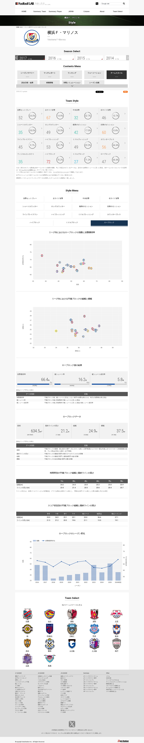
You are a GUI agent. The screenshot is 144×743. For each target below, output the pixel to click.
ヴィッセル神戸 (19, 704)
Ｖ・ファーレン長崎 (20, 712)
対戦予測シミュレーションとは (115, 689)
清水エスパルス (19, 695)
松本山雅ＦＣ (64, 684)
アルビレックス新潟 (43, 697)
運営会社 (80, 730)
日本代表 (108, 678)
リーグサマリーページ (60, 172)
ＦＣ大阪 (63, 693)
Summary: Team (39, 11)
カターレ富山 (41, 699)
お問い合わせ (88, 730)
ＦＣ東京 (17, 685)
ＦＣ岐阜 (63, 689)
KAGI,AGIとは (110, 684)
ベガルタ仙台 (41, 680)
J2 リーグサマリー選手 (90, 684)
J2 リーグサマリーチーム (90, 682)
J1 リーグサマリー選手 (90, 678)
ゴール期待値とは (111, 691)
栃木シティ (41, 687)
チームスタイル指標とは (27, 170)
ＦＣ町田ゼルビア (20, 689)
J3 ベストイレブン (88, 691)
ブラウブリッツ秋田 (43, 682)
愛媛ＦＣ (63, 703)
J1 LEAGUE (18, 673)
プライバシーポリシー (70, 730)
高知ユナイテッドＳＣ (67, 704)
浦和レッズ (18, 680)
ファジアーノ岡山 (20, 706)
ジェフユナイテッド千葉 (22, 682)
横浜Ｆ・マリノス (20, 693)
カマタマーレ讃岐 (66, 701)
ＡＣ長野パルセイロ (66, 685)
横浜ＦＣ (40, 691)
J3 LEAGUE (64, 673)
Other (107, 673)
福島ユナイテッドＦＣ (67, 676)
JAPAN (70, 11)
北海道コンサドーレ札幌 (45, 676)
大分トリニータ (42, 710)
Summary (86, 673)
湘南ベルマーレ (42, 693)
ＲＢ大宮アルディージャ (45, 689)
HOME (24, 11)
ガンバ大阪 (18, 701)
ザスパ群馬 (64, 680)
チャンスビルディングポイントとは (116, 682)
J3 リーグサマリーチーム (90, 687)
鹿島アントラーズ (20, 676)
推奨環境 (60, 730)
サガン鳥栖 (41, 708)
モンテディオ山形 (43, 684)
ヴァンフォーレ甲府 (43, 695)
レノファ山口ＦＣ (66, 699)
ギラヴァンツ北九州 (66, 706)
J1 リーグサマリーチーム (90, 676)
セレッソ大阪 (19, 703)
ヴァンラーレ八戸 (43, 678)
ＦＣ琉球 (63, 712)
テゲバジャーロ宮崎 (43, 712)
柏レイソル (18, 684)
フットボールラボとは (112, 680)
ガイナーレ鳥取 (65, 697)
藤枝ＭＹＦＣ (41, 703)
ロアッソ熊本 (64, 708)
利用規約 (54, 730)
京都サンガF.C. (19, 699)
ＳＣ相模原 (64, 682)
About (102, 11)
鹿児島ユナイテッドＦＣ (68, 710)
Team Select (117, 11)
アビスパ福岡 (19, 710)
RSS (125, 92)
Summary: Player (55, 11)
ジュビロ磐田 (41, 701)
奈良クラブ (64, 695)
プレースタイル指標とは (113, 685)
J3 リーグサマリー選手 (90, 689)
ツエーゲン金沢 (65, 687)
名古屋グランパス (20, 697)
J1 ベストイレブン (88, 680)
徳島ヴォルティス (43, 704)
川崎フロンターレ (20, 691)
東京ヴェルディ (19, 687)
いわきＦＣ (41, 685)
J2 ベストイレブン (88, 685)
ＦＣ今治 (40, 706)
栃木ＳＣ (63, 678)
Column (86, 11)
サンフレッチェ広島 (20, 708)
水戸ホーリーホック (20, 678)
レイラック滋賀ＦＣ (66, 691)
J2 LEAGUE (41, 673)
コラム (108, 676)
